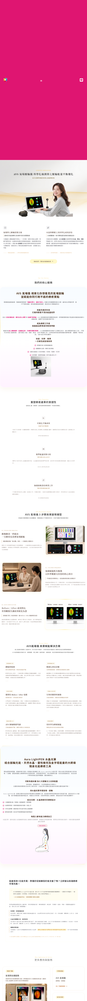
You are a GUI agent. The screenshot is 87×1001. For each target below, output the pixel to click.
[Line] (81, 80)
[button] (41, 80)
